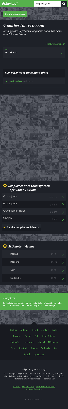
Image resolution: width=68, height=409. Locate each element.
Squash (27, 354)
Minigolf (41, 342)
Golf (36, 336)
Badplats (24, 330)
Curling (55, 330)
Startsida (16, 386)
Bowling (45, 330)
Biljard (35, 330)
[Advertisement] (34, 135)
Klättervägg (15, 342)
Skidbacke (45, 348)
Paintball (23, 348)
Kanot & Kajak (48, 336)
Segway (34, 348)
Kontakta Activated (34, 389)
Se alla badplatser (15, 13)
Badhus (13, 330)
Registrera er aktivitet (45, 386)
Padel (13, 348)
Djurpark (17, 336)
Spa (55, 348)
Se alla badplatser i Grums (23, 227)
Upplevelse (39, 354)
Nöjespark (53, 342)
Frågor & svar (28, 386)
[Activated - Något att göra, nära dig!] (9, 3)
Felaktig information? (55, 43)
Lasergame (29, 342)
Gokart (28, 336)
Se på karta (11, 51)
